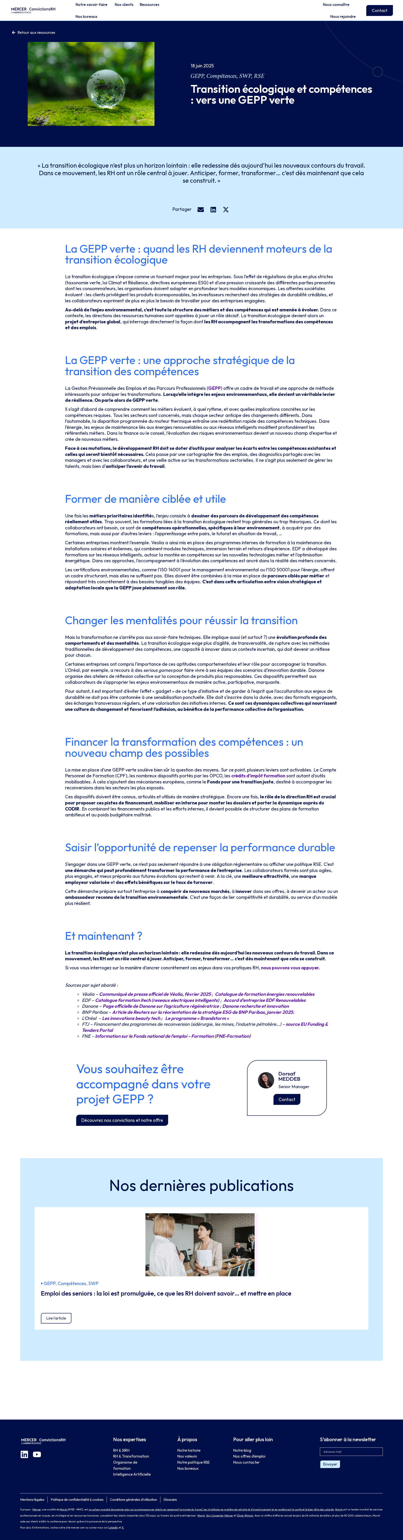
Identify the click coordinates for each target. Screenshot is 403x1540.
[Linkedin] (24, 1454)
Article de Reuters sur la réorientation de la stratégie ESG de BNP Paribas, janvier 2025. (203, 1012)
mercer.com (78, 1527)
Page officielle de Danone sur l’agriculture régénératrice (161, 1006)
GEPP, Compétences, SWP (221, 76)
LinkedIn (113, 1527)
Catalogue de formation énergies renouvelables (265, 994)
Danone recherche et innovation (255, 1006)
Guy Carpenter (214, 1515)
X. (123, 1527)
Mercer (37, 1509)
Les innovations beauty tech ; (132, 1018)
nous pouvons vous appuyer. (291, 968)
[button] (200, 209)
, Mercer (228, 1515)
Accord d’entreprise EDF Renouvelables (265, 1000)
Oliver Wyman (245, 1515)
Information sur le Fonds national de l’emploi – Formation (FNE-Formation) (173, 1036)
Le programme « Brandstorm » (197, 1018)
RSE (259, 76)
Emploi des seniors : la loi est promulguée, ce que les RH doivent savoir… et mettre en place (167, 1293)
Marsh (64, 1509)
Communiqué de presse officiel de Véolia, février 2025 (155, 994)
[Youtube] (37, 1454)
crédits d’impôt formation (258, 776)
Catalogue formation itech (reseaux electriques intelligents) (157, 1000)
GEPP (214, 388)
